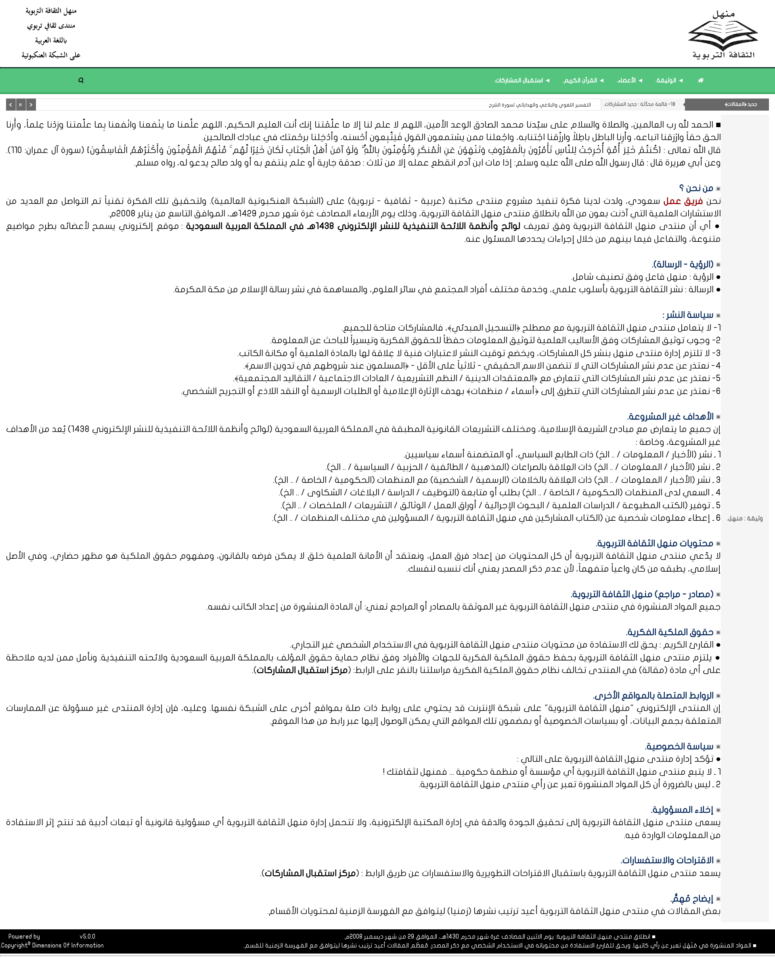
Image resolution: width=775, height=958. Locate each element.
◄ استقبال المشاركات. (522, 80)
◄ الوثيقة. (670, 80)
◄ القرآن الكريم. (584, 80)
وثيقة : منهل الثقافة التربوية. (560, 105)
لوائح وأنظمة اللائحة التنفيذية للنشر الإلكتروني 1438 (170, 429)
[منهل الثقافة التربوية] (390, 33)
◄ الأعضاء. (630, 80)
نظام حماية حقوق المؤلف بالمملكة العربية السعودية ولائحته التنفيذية (240, 657)
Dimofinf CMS (60, 936)
